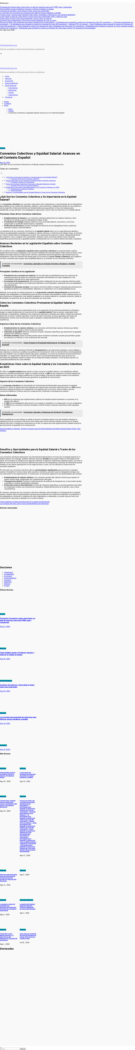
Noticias (8, 78)
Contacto (8, 97)
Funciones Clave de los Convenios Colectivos (25, 179)
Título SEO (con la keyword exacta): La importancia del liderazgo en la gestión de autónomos (8, 937)
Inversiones (13, 88)
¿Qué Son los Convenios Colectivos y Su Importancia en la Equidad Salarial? (31, 177)
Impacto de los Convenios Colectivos (22, 189)
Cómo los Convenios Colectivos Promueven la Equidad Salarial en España (30, 184)
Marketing (12, 90)
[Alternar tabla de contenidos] (1, 173)
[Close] (1, 1047)
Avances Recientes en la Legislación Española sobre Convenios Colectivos (31, 180)
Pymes (11, 92)
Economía (9, 81)
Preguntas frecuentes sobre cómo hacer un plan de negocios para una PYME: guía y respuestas (5, 519)
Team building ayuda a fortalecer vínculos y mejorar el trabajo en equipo (17, 654)
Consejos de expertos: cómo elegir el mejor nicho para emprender (17, 686)
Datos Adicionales (16, 190)
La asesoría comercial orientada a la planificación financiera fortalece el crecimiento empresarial (8, 907)
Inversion (7, 580)
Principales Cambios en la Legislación (22, 182)
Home (6, 102)
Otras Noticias (10, 85)
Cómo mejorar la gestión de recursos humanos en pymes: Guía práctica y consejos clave (28, 936)
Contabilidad (9, 574)
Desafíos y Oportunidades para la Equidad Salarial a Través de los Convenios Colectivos (35, 192)
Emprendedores (11, 83)
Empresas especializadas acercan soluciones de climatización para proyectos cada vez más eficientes (8, 878)
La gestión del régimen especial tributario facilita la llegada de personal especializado (27, 906)
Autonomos (8, 572)
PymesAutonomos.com (8, 45)
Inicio (7, 76)
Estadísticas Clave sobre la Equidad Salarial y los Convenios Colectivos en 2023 (32, 187)
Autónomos (13, 95)
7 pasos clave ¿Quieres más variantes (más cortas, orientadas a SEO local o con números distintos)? (8, 804)
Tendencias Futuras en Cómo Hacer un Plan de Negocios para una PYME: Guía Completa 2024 (5, 557)
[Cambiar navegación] (1, 53)
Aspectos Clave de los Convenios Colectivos (25, 185)
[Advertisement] (67, 130)
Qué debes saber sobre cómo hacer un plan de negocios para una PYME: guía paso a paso (5, 538)
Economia (8, 576)
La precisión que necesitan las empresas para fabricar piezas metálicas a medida (18, 718)
